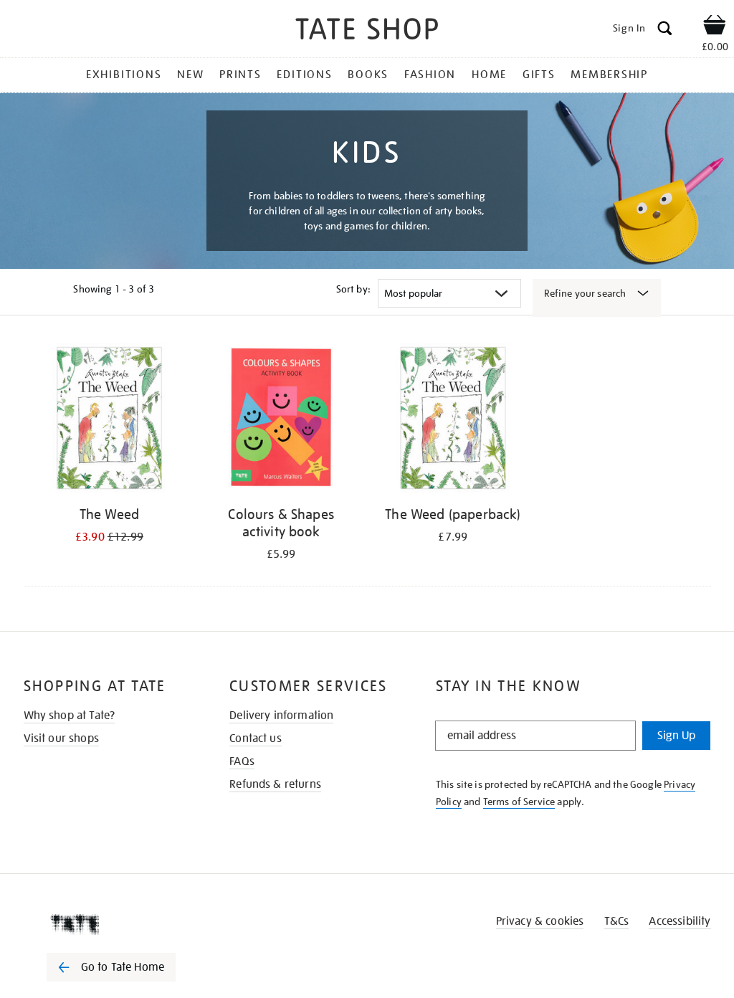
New (190, 74)
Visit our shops (61, 738)
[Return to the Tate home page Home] (367, 31)
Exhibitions (123, 74)
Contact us (255, 738)
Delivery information (281, 715)
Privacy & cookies (540, 921)
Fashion (430, 74)
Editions (304, 74)
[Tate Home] (121, 924)
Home (489, 74)
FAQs (241, 761)
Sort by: (353, 288)
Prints (240, 74)
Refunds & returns (275, 784)
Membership (609, 74)
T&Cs (616, 921)
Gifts (539, 74)
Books (368, 74)
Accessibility (679, 921)
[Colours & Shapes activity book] (281, 420)
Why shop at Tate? (69, 715)
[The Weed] (109, 420)
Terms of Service (519, 801)
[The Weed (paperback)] (453, 420)
